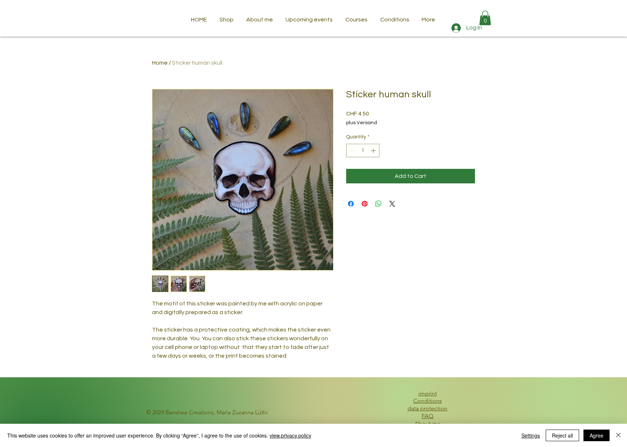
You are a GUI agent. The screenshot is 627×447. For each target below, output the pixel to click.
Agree (596, 435)
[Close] (618, 435)
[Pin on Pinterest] (364, 203)
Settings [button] (530, 435)
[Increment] (373, 150)
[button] (485, 18)
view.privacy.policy (290, 435)
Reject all (562, 435)
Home (160, 63)
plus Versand (361, 122)
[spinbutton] (362, 150)
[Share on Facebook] (351, 203)
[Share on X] (392, 203)
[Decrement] (351, 150)
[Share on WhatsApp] (378, 203)
